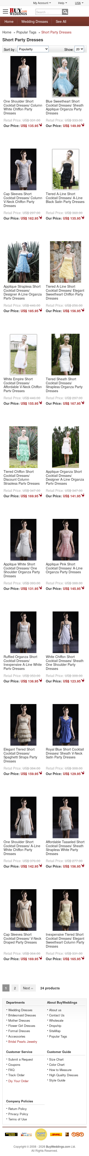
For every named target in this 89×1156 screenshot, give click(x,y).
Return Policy (17, 1108)
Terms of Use (17, 1119)
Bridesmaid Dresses (22, 1015)
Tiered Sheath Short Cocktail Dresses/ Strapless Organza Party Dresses (64, 384)
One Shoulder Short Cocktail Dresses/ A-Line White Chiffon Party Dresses (22, 847)
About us (55, 1010)
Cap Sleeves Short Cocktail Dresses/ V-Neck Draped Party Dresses (22, 938)
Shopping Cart (83, 11)
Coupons (14, 1064)
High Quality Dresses (63, 1075)
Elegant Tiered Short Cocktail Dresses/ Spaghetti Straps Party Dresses (20, 755)
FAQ (11, 1069)
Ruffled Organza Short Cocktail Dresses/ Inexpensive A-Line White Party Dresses (23, 662)
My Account (40, 3)
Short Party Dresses (56, 32)
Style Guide (57, 1080)
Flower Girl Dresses (21, 1025)
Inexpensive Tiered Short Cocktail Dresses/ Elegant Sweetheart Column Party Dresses (65, 940)
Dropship (55, 1025)
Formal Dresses (19, 1031)
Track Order (16, 1075)
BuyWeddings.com (58, 1146)
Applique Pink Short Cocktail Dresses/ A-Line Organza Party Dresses (64, 568)
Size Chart (56, 1059)
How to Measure (60, 1069)
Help (61, 3)
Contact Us (57, 1015)
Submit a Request (20, 1059)
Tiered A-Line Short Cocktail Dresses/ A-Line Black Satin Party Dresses (65, 197)
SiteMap (55, 1031)
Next (28, 988)
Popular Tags (26, 32)
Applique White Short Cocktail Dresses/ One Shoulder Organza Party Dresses (22, 570)
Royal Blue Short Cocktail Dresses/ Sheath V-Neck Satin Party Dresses (65, 753)
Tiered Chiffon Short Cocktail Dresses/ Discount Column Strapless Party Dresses (22, 477)
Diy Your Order (18, 1081)
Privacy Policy (18, 1114)
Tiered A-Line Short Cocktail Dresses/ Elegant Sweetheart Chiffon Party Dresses (65, 292)
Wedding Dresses (34, 21)
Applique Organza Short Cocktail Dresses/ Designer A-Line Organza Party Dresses (65, 477)
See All (61, 21)
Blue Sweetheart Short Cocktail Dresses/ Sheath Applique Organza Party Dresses (65, 107)
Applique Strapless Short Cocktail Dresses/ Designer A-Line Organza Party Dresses (23, 292)
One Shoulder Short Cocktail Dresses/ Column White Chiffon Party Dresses (23, 107)
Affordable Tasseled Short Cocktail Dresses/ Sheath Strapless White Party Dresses (65, 847)
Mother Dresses (19, 1020)
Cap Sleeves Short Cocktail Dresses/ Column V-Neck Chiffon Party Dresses (23, 199)
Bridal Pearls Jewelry (22, 1041)
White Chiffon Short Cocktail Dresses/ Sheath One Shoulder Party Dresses (65, 662)
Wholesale (56, 1020)
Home (9, 21)
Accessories (16, 1036)
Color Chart (57, 1064)
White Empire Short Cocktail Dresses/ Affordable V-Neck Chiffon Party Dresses (23, 384)
